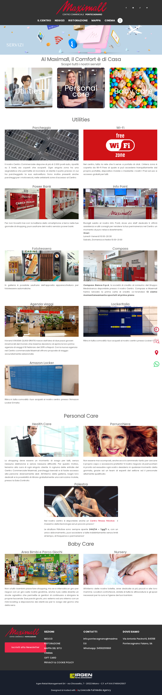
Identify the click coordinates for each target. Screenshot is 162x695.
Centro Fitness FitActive (102, 520)
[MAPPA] (156, 341)
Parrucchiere (120, 424)
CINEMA (48, 653)
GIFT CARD (50, 657)
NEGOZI (48, 638)
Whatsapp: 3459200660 (97, 648)
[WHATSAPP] (156, 364)
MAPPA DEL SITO (53, 648)
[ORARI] (156, 329)
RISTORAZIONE (52, 643)
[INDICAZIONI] (156, 353)
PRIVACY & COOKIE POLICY (59, 662)
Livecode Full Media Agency (96, 690)
